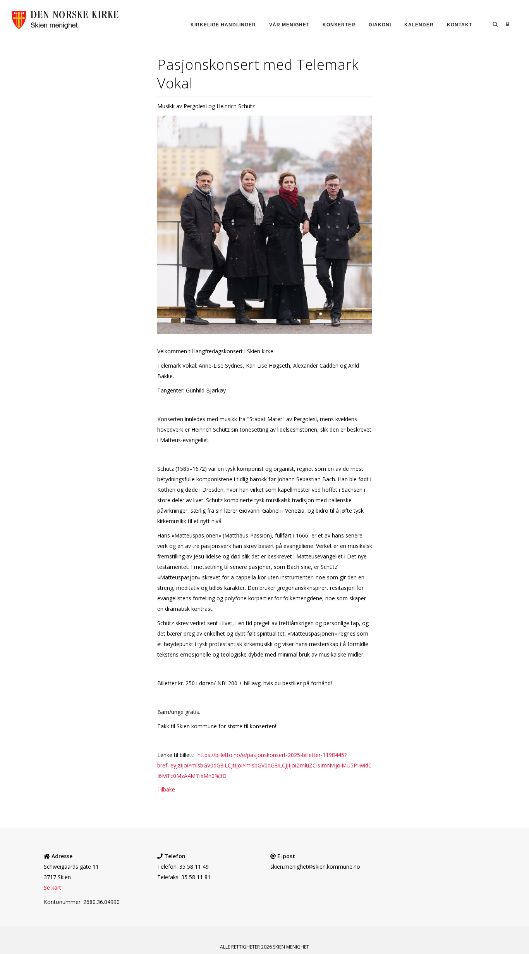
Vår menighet (289, 25)
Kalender (419, 25)
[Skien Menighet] (69, 18)
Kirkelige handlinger (223, 25)
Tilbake (166, 789)
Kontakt (459, 25)
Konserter (339, 25)
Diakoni (380, 25)
